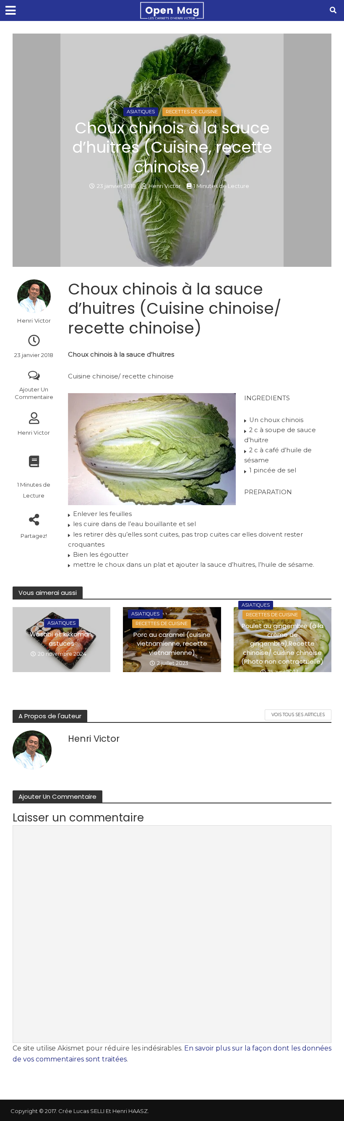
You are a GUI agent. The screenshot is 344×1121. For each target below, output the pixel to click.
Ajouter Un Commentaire (34, 393)
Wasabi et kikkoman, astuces (61, 638)
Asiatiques (141, 112)
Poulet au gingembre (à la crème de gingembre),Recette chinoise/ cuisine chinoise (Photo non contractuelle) (282, 643)
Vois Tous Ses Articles (298, 714)
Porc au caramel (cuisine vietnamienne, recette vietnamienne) (172, 643)
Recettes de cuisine (192, 112)
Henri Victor (165, 185)
